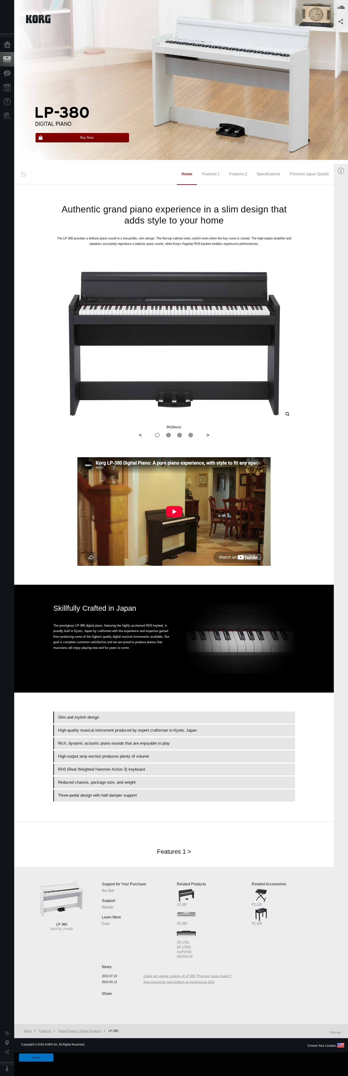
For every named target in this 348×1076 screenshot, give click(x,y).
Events (8, 88)
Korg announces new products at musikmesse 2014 (178, 982)
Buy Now (108, 890)
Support (8, 102)
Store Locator (8, 116)
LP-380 (113, 1031)
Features (8, 73)
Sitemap (335, 1032)
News (8, 1033)
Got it (36, 1057)
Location (8, 1043)
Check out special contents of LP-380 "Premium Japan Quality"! (187, 976)
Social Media (8, 1052)
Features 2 (238, 174)
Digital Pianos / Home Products (79, 1031)
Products (8, 59)
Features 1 (211, 174)
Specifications (268, 174)
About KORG (8, 1069)
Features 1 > (174, 851)
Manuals (107, 907)
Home (8, 45)
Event (106, 923)
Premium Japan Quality (309, 174)
